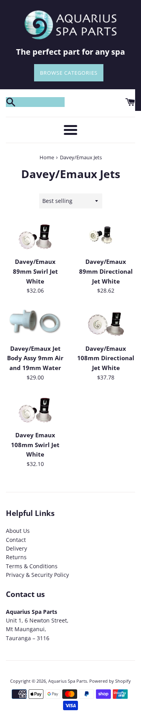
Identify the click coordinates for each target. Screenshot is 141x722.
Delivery (16, 548)
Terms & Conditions (32, 566)
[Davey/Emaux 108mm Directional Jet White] (105, 323)
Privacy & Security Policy (37, 574)
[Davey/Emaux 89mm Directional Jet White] (105, 236)
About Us (18, 530)
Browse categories (69, 72)
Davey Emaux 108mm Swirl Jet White (35, 445)
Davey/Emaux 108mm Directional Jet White (105, 358)
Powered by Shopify (110, 681)
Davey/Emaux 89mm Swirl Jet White (35, 271)
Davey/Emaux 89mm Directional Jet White (106, 271)
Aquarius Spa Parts (67, 681)
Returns (16, 557)
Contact (16, 539)
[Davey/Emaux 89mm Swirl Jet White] (35, 236)
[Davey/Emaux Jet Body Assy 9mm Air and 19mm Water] (35, 323)
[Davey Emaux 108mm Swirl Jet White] (35, 410)
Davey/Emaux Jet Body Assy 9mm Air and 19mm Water (35, 358)
